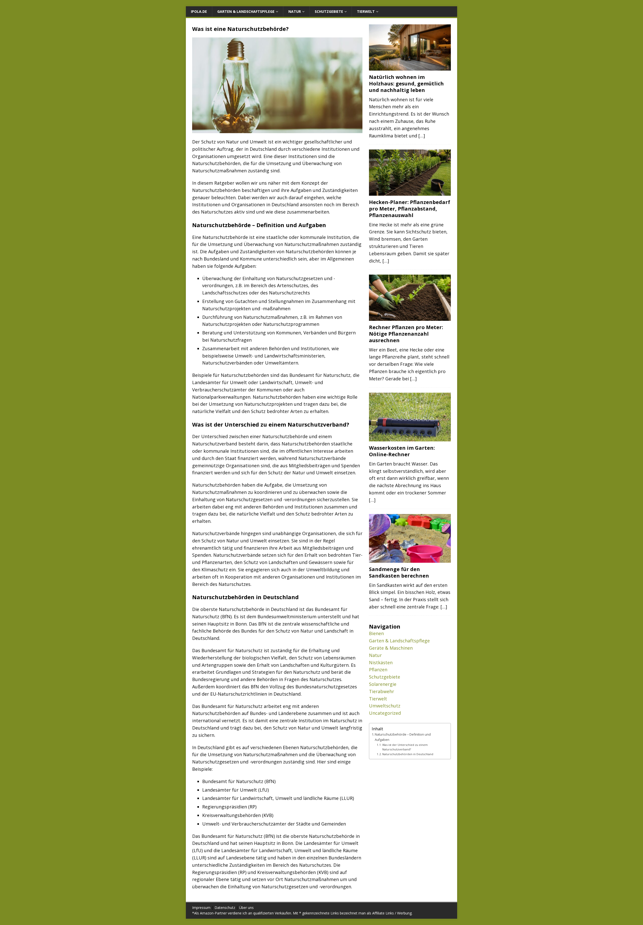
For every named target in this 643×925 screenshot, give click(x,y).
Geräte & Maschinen (391, 648)
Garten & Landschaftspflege (246, 11)
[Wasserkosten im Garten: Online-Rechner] (410, 438)
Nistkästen (381, 662)
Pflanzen (378, 669)
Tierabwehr (381, 691)
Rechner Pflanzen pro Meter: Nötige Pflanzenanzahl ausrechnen (406, 334)
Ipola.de (199, 11)
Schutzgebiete (329, 11)
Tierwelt (366, 11)
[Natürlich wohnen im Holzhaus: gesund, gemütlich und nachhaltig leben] (410, 67)
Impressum (201, 907)
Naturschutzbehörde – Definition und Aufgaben (403, 737)
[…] (421, 136)
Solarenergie (382, 684)
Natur (294, 11)
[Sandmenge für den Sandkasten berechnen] (410, 559)
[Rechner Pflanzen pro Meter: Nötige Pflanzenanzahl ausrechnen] (410, 317)
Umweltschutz (384, 706)
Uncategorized (385, 713)
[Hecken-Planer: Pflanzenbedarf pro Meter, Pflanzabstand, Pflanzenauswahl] (410, 192)
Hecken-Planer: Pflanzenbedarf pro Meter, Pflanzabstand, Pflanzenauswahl (409, 209)
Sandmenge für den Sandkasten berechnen (399, 572)
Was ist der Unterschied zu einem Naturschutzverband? (405, 747)
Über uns (246, 907)
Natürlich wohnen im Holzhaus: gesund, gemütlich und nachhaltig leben (406, 83)
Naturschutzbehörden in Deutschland (407, 754)
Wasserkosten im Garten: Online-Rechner (402, 451)
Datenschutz (225, 907)
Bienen (376, 633)
